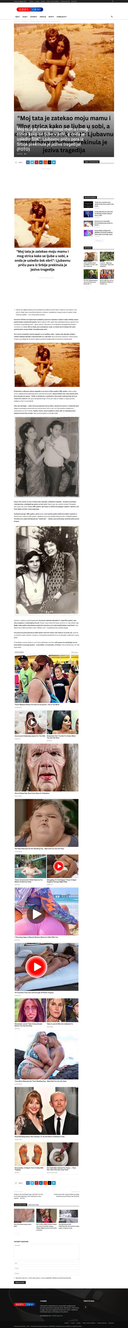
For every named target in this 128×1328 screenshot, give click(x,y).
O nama (37, 1)
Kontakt (43, 1)
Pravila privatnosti (65, 1)
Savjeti (24, 17)
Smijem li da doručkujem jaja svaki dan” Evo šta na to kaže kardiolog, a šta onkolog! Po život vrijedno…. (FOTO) (28, 1196)
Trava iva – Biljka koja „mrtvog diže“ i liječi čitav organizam (107, 264)
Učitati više (98, 240)
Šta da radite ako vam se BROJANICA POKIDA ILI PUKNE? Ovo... (106, 282)
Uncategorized (87, 260)
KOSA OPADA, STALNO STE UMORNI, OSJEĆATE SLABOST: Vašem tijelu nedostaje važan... (104, 232)
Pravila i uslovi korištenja (53, 1)
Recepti (51, 17)
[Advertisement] (46, 183)
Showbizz (33, 17)
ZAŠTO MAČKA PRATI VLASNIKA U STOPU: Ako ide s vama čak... (91, 264)
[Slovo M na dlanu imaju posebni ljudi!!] (24, 1216)
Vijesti (17, 17)
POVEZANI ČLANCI (20, 1205)
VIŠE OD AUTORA (33, 1205)
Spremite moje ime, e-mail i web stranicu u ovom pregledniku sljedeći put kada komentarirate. (43, 1278)
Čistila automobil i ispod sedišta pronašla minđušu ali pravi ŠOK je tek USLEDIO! (66, 1195)
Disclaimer (74, 1)
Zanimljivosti (62, 17)
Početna (31, 1)
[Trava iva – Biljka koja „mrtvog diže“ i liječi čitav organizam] (107, 257)
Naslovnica (17, 21)
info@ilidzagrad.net (57, 1316)
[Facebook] (112, 1)
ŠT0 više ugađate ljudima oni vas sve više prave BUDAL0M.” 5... (90, 282)
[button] (112, 17)
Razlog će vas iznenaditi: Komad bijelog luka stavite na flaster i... (104, 223)
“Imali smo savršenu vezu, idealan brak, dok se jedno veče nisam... (104, 204)
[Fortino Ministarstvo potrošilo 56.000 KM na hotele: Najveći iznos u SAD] (88, 214)
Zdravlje (43, 17)
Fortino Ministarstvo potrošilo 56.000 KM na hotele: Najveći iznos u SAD (104, 213)
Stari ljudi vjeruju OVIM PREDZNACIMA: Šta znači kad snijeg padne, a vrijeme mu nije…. (69, 1226)
